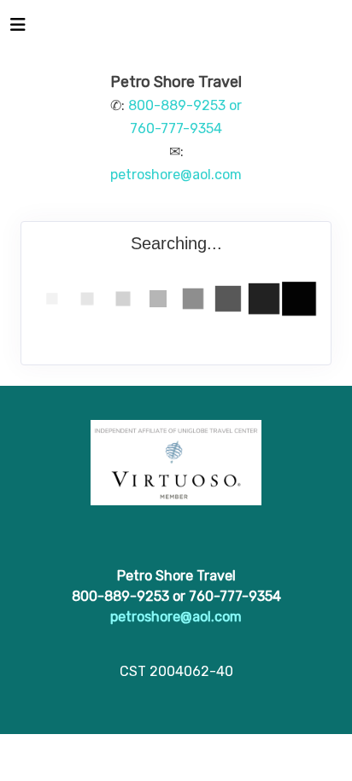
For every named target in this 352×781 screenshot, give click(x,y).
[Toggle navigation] (18, 29)
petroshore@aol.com (176, 174)
